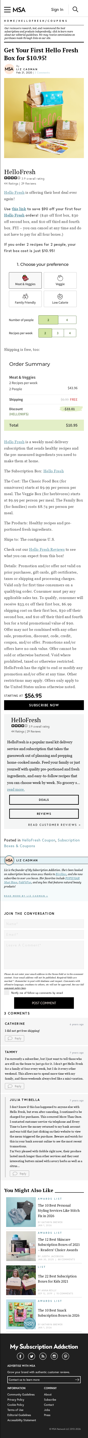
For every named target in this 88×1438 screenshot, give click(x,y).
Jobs (47, 1410)
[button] (14, 1038)
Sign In (57, 9)
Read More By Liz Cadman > (26, 896)
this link (19, 209)
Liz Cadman (27, 69)
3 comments (42, 72)
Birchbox (61, 874)
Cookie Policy (15, 1405)
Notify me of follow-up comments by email (37, 993)
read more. (16, 789)
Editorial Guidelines (19, 1415)
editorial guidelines (27, 34)
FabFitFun (25, 882)
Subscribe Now (44, 705)
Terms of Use (15, 1410)
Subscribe (50, 1399)
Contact (49, 1405)
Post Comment (44, 1003)
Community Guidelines (21, 1394)
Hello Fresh (14, 192)
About (48, 1394)
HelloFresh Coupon (38, 840)
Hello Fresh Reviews (47, 549)
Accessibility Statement (21, 1420)
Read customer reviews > (54, 825)
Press (47, 1415)
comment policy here (15, 988)
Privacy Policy (15, 1399)
